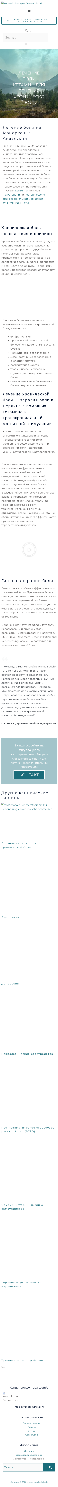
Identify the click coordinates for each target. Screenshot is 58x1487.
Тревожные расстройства (22, 1360)
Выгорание (10, 917)
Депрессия (10, 983)
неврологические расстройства (27, 1053)
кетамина (21, 190)
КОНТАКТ (29, 774)
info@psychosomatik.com (29, 1407)
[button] (29, 11)
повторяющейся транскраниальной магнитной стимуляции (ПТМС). (24, 198)
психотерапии (12, 194)
